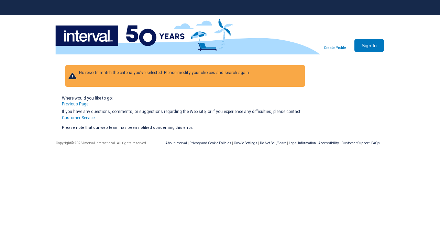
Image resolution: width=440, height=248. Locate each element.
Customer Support (355, 143)
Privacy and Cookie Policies (210, 143)
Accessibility (328, 143)
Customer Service (78, 117)
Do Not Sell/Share (273, 143)
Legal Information (302, 143)
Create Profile (335, 47)
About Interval (176, 143)
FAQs (375, 143)
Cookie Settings (245, 143)
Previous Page (75, 104)
